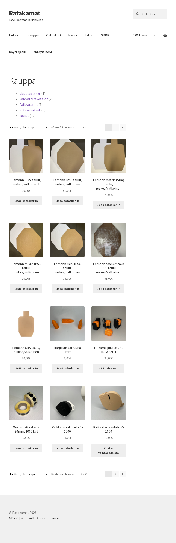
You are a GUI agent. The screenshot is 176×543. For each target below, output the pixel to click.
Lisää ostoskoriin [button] (26, 201)
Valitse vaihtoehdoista (108, 450)
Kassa (72, 35)
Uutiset (14, 35)
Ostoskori (53, 35)
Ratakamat (24, 13)
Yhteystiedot (42, 52)
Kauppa (33, 35)
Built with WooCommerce (40, 518)
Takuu (88, 35)
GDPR (105, 35)
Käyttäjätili (17, 52)
